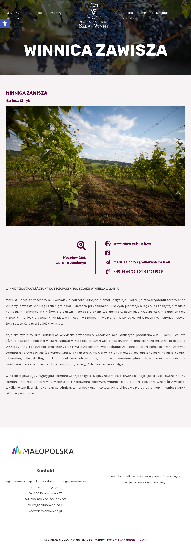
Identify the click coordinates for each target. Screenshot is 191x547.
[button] (5, 23)
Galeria (128, 13)
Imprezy (55, 13)
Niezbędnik (160, 13)
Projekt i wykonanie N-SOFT (127, 539)
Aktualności (34, 13)
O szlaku (13, 13)
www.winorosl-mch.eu (132, 243)
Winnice (13, 18)
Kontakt (128, 18)
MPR (142, 13)
